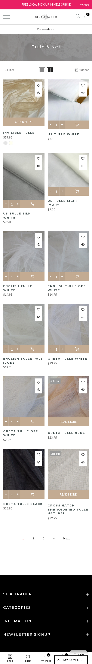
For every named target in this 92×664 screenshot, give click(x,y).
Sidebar (84, 69)
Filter (10, 69)
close (85, 4)
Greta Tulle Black (23, 504)
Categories (44, 29)
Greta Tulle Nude (66, 433)
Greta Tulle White (67, 358)
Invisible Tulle (19, 132)
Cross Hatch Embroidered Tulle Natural (68, 509)
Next (66, 538)
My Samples (72, 660)
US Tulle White (63, 134)
